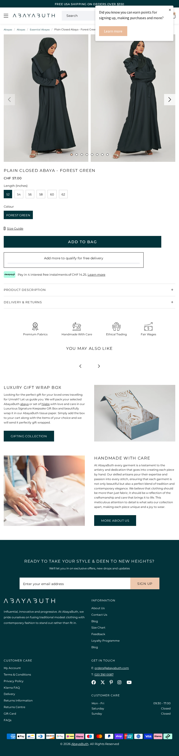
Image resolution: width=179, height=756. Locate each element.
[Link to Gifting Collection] (134, 440)
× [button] (170, 10)
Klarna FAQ (12, 687)
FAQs (7, 720)
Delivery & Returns (23, 302)
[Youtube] (129, 682)
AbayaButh (34, 15)
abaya (24, 404)
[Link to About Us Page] (44, 525)
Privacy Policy (14, 681)
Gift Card (10, 713)
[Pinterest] (111, 682)
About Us (98, 608)
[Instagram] (119, 682)
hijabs (45, 404)
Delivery (9, 694)
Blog (94, 621)
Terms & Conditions (17, 674)
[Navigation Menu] (6, 15)
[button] (9, 99)
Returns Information (18, 700)
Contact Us (99, 614)
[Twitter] (102, 682)
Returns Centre (14, 707)
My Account (12, 668)
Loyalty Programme (105, 640)
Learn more (113, 31)
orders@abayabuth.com (112, 668)
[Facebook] (93, 682)
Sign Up (144, 584)
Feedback (98, 634)
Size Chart (98, 627)
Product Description (25, 290)
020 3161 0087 (104, 674)
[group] (46, 99)
